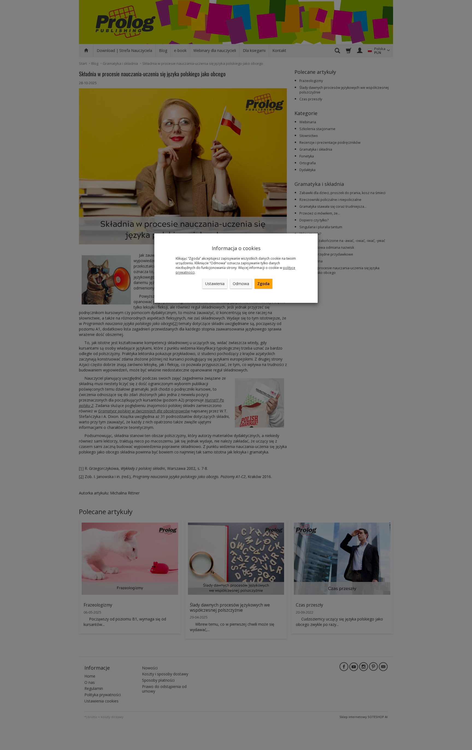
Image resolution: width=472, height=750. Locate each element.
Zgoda (263, 283)
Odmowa (241, 283)
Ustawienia (215, 283)
